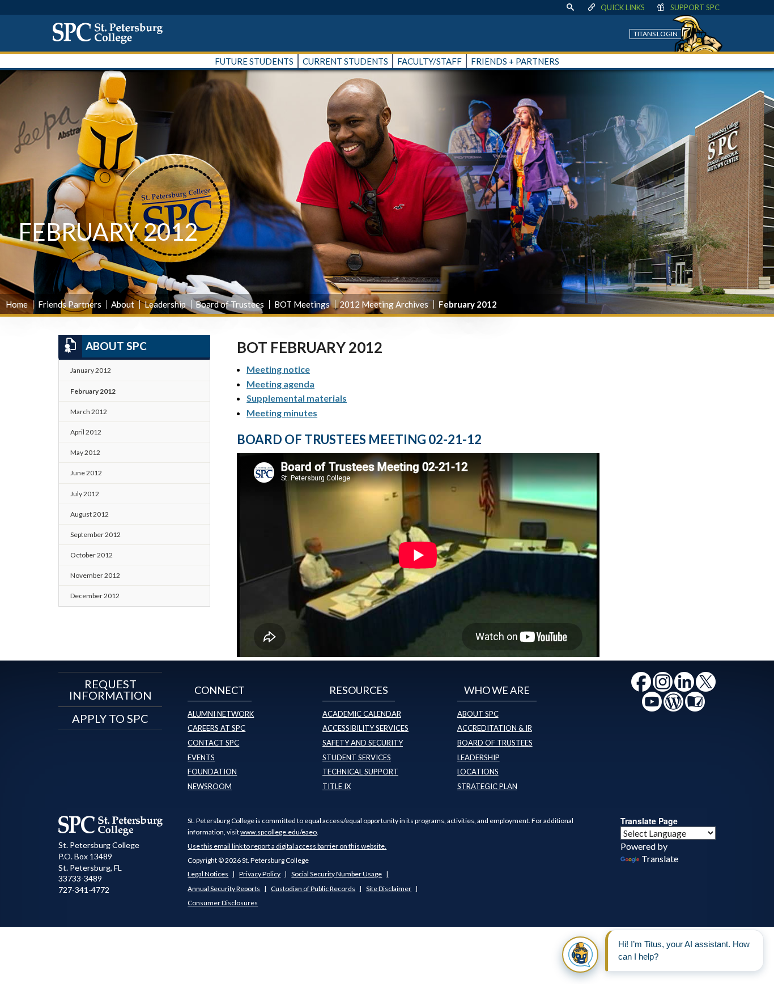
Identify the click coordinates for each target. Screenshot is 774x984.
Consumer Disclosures (223, 902)
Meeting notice (278, 369)
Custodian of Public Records (313, 888)
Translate (659, 858)
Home (17, 304)
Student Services (356, 757)
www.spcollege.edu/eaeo (278, 832)
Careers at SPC (216, 727)
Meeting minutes (281, 412)
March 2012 (88, 411)
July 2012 (84, 493)
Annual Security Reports (224, 888)
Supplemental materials (296, 398)
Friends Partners (69, 304)
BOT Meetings (302, 304)
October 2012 (91, 555)
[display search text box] (570, 7)
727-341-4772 (83, 889)
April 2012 (85, 432)
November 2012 (95, 575)
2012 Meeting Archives (383, 304)
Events (201, 757)
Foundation (212, 771)
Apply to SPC (110, 718)
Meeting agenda (280, 383)
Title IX (336, 786)
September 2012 (95, 534)
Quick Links (623, 7)
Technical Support (360, 771)
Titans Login (655, 33)
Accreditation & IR (494, 727)
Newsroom (210, 786)
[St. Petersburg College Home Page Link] (112, 33)
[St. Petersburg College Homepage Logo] (110, 825)
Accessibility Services (365, 727)
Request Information (110, 689)
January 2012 (90, 370)
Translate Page (649, 821)
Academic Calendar (361, 713)
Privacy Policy (259, 874)
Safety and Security (362, 742)
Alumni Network (221, 713)
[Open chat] (580, 954)
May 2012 (85, 452)
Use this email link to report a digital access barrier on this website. (287, 846)
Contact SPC (213, 742)
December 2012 (95, 595)
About (122, 304)
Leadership (165, 304)
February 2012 (93, 391)
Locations (478, 771)
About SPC (478, 713)
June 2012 (86, 472)
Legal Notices (208, 874)
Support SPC (695, 7)
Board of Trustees (229, 304)
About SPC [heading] (116, 345)
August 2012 (89, 514)
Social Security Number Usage (336, 874)
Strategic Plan (487, 786)
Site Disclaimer (388, 888)
